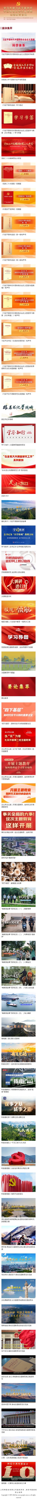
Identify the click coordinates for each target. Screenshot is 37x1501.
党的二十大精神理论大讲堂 (11, 158)
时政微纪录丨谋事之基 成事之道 (13, 1117)
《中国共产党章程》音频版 (11, 209)
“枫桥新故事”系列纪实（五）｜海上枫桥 (16, 1013)
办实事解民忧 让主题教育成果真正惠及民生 (17, 1300)
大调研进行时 (6, 596)
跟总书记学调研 (7, 419)
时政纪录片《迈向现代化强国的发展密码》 (17, 1064)
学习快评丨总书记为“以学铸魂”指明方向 (16, 547)
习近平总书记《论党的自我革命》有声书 (16, 341)
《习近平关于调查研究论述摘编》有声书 (16, 394)
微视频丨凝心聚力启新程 (10, 1038)
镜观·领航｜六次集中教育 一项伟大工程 (15, 622)
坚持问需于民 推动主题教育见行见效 (14, 1404)
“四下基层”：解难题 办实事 (11, 883)
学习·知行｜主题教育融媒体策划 (13, 445)
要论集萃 (4, 698)
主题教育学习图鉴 (8, 673)
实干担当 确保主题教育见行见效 (13, 1351)
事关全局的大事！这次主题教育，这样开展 (17, 832)
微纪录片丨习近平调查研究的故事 (13, 521)
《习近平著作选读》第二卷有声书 (13, 260)
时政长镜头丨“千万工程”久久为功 (13, 1143)
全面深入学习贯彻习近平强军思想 (13, 80)
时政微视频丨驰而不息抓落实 (12, 1194)
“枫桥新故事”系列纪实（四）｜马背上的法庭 (17, 988)
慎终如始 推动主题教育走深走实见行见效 (16, 1325)
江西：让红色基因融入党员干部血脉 (14, 1458)
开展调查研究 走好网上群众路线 (13, 572)
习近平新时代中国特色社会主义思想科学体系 (17, 54)
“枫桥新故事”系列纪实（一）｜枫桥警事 (16, 909)
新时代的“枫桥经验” (8, 858)
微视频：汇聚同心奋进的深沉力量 (13, 1483)
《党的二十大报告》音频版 (11, 184)
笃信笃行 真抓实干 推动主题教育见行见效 (16, 1274)
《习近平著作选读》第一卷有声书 (13, 234)
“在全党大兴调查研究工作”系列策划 (14, 470)
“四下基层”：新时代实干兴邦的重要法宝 (16, 723)
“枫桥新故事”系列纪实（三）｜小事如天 (16, 962)
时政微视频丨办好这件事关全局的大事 (15, 1168)
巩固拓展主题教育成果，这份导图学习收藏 (17, 647)
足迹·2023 (5, 496)
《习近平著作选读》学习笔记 (12, 105)
